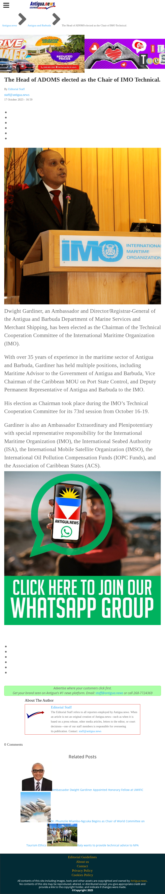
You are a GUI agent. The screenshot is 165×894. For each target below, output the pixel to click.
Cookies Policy (82, 875)
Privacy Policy (82, 870)
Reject (112, 886)
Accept (90, 886)
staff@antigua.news (16, 94)
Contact (82, 866)
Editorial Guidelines (82, 857)
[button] (6, 5)
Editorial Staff (16, 89)
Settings (135, 886)
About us (82, 862)
